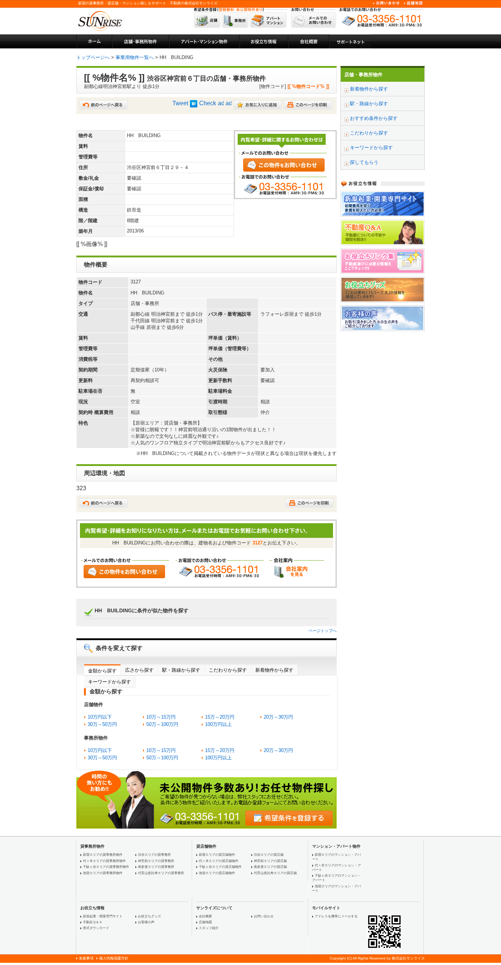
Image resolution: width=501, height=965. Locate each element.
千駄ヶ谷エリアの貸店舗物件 (220, 867)
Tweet (180, 103)
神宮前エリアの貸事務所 (156, 861)
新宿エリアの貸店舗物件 (217, 854)
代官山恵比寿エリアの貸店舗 (275, 873)
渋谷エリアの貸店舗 (269, 854)
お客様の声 (146, 922)
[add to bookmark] (257, 107)
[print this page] (308, 107)
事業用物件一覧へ (135, 57)
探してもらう (364, 162)
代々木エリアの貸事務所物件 (104, 861)
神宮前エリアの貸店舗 (270, 861)
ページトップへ (322, 630)
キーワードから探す (109, 682)
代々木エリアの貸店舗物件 (218, 861)
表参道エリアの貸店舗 (270, 867)
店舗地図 (205, 922)
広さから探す (139, 670)
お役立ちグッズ (149, 916)
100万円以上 (218, 724)
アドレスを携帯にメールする (336, 916)
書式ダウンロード (96, 928)
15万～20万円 (219, 717)
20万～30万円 (278, 717)
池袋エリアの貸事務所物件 (102, 873)
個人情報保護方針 (113, 958)
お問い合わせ (264, 916)
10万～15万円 (161, 717)
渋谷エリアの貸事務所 (154, 854)
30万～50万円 (102, 724)
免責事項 (86, 958)
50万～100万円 (162, 724)
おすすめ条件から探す (374, 118)
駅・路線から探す (181, 670)
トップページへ (93, 57)
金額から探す (102, 671)
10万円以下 (100, 717)
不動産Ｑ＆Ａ (92, 922)
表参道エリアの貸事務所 (156, 867)
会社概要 (205, 916)
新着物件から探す (274, 670)
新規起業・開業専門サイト (102, 916)
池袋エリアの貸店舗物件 (217, 873)
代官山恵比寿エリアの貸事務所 (161, 873)
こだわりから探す (228, 670)
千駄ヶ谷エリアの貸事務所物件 (106, 867)
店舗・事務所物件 (363, 74)
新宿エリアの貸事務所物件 (102, 854)
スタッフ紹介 (209, 928)
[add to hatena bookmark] (193, 105)
